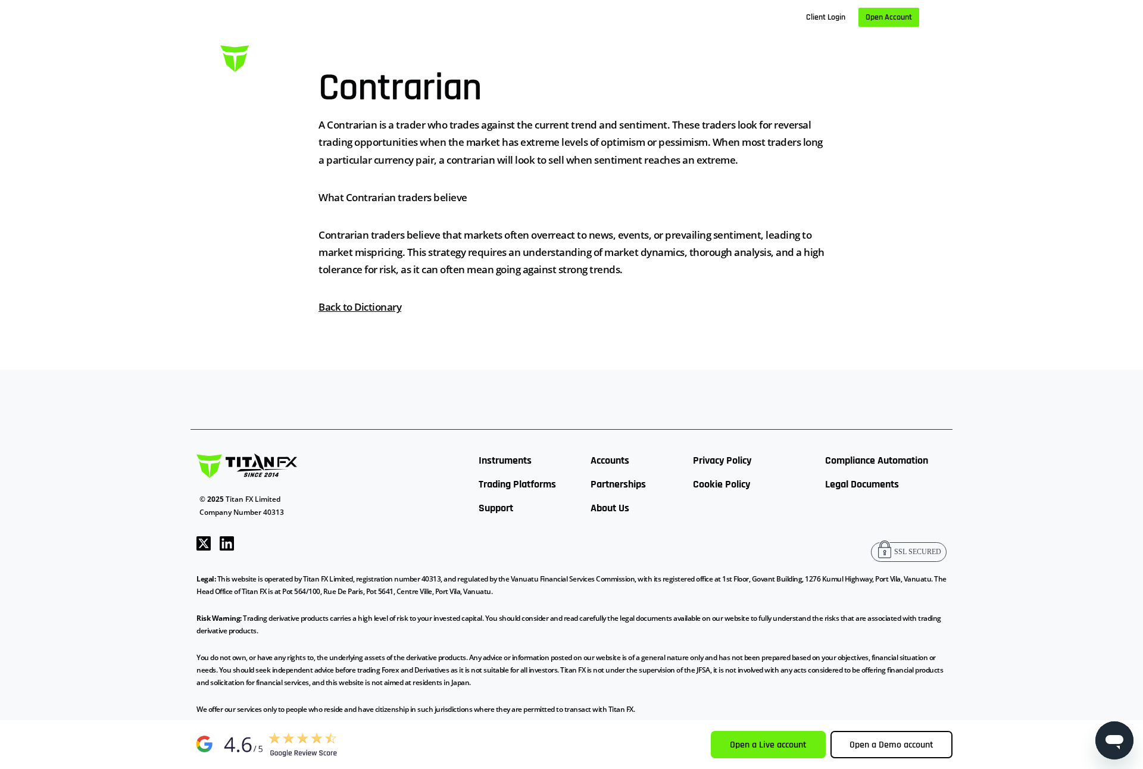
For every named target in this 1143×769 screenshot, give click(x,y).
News (746, 56)
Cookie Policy (721, 484)
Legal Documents (862, 484)
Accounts (610, 460)
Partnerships (618, 484)
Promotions (869, 56)
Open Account (889, 17)
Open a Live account (768, 745)
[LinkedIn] (227, 542)
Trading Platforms (517, 484)
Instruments (505, 460)
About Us (801, 56)
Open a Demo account (891, 745)
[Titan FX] (276, 57)
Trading (458, 56)
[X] (203, 542)
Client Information (609, 56)
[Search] (914, 57)
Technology (522, 56)
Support (496, 508)
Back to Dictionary (359, 307)
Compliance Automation (876, 460)
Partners (691, 56)
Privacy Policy (722, 460)
